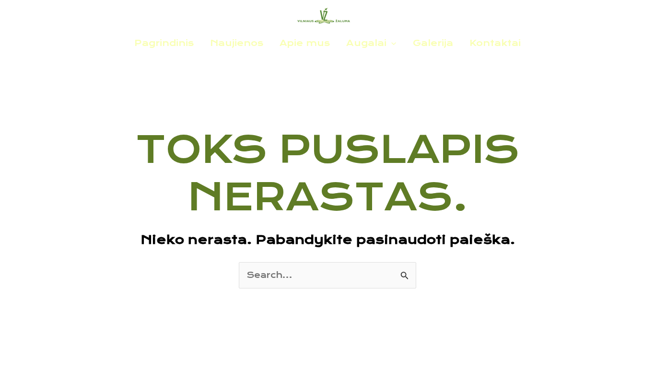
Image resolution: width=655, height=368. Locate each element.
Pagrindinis (164, 43)
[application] (391, 43)
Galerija (433, 43)
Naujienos (236, 43)
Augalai (366, 43)
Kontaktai (495, 43)
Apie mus (305, 43)
